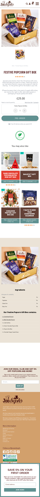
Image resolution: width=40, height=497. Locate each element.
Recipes (5, 430)
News (4, 436)
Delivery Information (8, 432)
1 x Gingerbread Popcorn (7, 316)
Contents (36, 102)
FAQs (4, 433)
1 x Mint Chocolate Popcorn (8, 319)
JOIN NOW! (20, 490)
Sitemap (5, 440)
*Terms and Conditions (20, 389)
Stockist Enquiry (7, 435)
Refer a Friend (7, 438)
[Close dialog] (38, 465)
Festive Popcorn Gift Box (22, 65)
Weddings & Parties (8, 428)
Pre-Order (20, 118)
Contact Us (6, 441)
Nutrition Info (29, 102)
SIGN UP (20, 386)
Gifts (13, 65)
